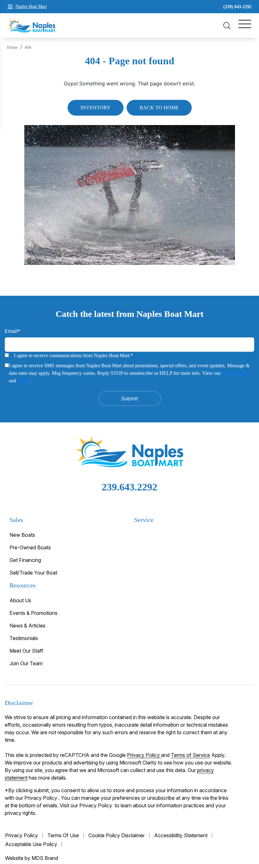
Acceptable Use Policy (31, 844)
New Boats (22, 535)
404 (28, 47)
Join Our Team (26, 663)
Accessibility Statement (181, 835)
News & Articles (27, 625)
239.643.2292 (129, 487)
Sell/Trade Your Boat (33, 572)
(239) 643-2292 (237, 6)
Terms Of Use (63, 835)
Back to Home (159, 107)
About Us (20, 600)
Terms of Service (190, 755)
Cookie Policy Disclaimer (116, 835)
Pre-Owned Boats (30, 547)
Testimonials (23, 638)
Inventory (96, 107)
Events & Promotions (33, 613)
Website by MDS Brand (31, 858)
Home (12, 47)
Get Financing (25, 560)
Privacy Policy (236, 373)
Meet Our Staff (26, 651)
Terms (23, 380)
